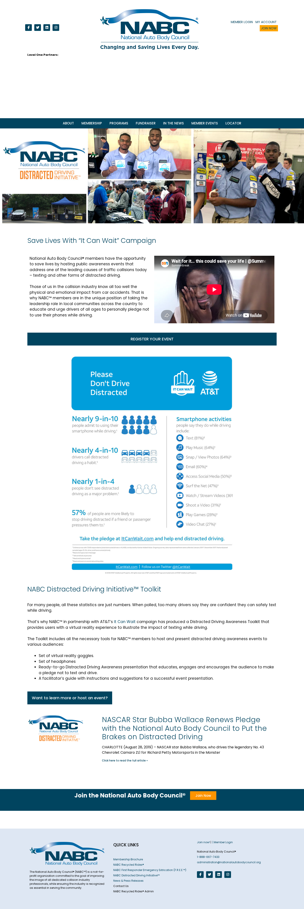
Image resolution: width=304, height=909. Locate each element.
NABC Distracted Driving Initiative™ (136, 875)
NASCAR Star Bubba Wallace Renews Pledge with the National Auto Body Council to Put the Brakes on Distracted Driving (184, 728)
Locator (233, 123)
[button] (152, 339)
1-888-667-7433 (208, 857)
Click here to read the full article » (125, 760)
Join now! (203, 842)
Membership (91, 123)
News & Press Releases (128, 881)
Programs (118, 123)
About (68, 123)
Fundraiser (146, 123)
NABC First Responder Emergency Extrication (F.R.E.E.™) (149, 870)
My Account (266, 22)
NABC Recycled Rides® (128, 865)
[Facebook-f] (28, 27)
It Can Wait (125, 621)
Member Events (204, 123)
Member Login (242, 22)
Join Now (269, 28)
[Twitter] (37, 27)
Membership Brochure (128, 859)
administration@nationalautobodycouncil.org (229, 862)
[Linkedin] (46, 27)
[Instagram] (56, 27)
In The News (173, 123)
